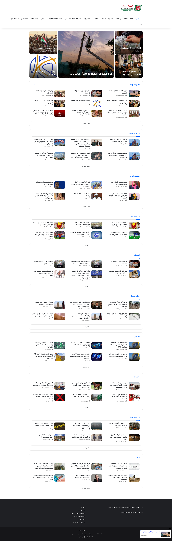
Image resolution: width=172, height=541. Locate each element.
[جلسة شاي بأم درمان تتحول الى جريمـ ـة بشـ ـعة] (134, 426)
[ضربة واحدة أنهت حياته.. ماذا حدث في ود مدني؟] (59, 437)
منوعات (137, 377)
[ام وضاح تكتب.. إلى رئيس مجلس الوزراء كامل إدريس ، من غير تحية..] (59, 196)
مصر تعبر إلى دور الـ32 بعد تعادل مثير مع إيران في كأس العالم (43, 235)
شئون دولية (135, 296)
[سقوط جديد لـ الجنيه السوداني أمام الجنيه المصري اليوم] (96, 264)
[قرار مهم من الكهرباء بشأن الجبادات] (86, 54)
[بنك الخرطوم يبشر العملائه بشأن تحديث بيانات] (134, 274)
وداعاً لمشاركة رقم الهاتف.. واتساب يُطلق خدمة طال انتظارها (44, 345)
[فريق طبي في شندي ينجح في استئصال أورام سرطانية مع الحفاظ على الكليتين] (96, 466)
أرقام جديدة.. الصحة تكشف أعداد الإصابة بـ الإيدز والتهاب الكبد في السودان (118, 466)
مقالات (103, 19)
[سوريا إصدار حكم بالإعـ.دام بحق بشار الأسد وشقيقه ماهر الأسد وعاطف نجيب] (96, 305)
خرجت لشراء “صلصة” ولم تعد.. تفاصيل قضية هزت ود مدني (43, 426)
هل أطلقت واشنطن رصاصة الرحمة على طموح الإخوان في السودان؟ (43, 142)
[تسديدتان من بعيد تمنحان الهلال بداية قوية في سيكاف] (134, 235)
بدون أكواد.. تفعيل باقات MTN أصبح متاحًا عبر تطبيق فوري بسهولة (43, 356)
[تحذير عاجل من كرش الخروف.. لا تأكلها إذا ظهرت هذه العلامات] (134, 478)
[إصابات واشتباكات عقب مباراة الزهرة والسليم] (96, 225)
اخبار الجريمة (135, 417)
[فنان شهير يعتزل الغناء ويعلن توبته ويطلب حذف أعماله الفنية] (59, 397)
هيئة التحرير (15, 19)
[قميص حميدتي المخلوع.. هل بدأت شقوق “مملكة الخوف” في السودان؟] (134, 156)
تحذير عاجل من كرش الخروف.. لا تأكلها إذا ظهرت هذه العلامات (117, 478)
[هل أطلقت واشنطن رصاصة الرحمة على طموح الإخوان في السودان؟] (59, 142)
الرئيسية (138, 19)
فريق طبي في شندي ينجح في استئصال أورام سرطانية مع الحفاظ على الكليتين (80, 466)
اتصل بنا (87, 19)
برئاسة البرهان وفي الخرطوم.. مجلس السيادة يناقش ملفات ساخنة (117, 113)
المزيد (96, 19)
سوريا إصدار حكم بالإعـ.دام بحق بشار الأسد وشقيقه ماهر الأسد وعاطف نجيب (80, 305)
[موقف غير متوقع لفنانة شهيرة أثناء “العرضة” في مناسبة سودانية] (134, 386)
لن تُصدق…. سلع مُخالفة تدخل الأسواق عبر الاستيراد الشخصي (43, 274)
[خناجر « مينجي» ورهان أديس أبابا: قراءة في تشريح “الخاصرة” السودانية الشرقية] (96, 156)
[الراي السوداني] (131, 8)
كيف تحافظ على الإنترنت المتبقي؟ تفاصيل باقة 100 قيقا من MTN (118, 345)
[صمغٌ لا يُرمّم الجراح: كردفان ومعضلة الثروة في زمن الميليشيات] (59, 156)
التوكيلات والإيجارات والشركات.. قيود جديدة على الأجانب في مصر (81, 316)
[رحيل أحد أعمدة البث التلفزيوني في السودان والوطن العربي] (59, 113)
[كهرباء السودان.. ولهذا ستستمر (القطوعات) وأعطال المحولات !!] (96, 185)
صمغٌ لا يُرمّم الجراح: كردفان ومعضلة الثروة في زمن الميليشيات (44, 156)
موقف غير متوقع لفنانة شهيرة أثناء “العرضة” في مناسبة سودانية (118, 385)
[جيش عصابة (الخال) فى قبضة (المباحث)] (134, 185)
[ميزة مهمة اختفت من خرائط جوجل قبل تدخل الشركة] (96, 345)
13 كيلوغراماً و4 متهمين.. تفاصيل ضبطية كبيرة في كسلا (118, 437)
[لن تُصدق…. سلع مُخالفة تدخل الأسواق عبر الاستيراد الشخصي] (59, 274)
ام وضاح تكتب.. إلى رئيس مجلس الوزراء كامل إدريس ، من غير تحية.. (43, 196)
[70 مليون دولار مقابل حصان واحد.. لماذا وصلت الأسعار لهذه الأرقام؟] (96, 386)
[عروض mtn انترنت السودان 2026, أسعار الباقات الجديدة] (134, 357)
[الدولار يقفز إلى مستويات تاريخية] (129, 42)
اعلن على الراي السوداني (73, 19)
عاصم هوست (73, 534)
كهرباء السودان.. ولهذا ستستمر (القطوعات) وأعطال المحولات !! (80, 185)
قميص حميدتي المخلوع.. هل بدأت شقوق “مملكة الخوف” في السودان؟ (117, 156)
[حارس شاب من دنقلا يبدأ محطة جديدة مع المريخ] (134, 225)
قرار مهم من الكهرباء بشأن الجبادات (91, 74)
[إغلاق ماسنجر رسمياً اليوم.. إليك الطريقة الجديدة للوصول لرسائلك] (96, 357)
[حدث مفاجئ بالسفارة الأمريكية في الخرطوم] (129, 66)
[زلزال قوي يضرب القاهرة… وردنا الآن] (134, 316)
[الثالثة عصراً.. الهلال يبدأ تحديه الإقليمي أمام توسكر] (96, 235)
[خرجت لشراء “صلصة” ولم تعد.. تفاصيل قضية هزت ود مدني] (59, 426)
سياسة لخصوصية (55, 19)
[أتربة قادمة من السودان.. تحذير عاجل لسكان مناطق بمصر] (59, 316)
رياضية (110, 19)
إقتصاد (118, 19)
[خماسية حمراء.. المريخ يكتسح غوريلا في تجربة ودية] (59, 225)
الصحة (137, 458)
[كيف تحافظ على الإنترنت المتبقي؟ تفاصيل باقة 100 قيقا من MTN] (134, 345)
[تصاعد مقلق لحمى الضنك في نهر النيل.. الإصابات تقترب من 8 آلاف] (59, 478)
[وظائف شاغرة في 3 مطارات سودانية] (43, 66)
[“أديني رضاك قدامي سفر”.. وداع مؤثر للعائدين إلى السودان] (59, 386)
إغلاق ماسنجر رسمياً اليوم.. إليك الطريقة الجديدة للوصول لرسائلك (80, 356)
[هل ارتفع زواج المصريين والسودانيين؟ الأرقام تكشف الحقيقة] (134, 397)
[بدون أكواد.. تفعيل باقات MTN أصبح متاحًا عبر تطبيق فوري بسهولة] (59, 357)
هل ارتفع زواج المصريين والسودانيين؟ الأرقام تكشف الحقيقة (118, 397)
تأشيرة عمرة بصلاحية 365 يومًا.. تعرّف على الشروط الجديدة (81, 397)
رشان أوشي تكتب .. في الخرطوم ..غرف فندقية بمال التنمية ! (118, 196)
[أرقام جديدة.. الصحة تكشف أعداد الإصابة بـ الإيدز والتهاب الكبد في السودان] (134, 466)
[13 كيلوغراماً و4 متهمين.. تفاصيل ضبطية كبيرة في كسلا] (134, 437)
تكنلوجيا (137, 337)
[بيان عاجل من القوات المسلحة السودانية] (43, 42)
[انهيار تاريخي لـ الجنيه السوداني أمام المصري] (59, 264)
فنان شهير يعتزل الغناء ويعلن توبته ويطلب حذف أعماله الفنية (43, 397)
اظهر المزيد (86, 245)
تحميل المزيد (86, 123)
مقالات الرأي (135, 176)
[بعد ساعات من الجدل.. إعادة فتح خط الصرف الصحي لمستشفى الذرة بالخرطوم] (59, 466)
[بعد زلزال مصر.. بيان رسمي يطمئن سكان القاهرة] (59, 305)
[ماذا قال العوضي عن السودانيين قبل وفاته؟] (96, 478)
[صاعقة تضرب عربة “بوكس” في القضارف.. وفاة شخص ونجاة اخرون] (96, 426)
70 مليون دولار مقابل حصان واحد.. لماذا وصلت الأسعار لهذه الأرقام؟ (81, 385)
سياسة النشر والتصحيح (29, 19)
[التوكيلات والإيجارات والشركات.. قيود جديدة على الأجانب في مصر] (96, 316)
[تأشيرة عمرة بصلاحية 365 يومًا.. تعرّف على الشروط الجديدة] (96, 397)
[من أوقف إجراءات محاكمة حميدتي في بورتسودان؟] (134, 142)
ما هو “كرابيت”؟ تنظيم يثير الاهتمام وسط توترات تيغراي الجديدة (117, 305)
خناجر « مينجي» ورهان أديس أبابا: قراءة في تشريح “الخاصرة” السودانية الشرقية (80, 156)
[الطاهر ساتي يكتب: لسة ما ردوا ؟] (96, 196)
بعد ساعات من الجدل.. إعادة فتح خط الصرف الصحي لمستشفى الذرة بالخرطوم (43, 466)
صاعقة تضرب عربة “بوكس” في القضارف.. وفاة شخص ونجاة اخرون (80, 426)
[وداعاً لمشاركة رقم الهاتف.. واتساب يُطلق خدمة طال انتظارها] (59, 345)
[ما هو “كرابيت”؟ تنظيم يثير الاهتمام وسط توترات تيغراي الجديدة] (134, 305)
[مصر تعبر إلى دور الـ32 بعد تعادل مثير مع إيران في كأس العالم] (59, 235)
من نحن (43, 19)
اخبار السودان (128, 19)
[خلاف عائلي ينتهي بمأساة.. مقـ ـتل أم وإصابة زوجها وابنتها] (96, 437)
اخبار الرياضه (135, 216)
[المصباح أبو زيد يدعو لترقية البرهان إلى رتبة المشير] (96, 113)
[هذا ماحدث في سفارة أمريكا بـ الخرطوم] (59, 103)
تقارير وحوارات (134, 134)
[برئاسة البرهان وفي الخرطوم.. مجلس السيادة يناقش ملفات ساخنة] (134, 113)
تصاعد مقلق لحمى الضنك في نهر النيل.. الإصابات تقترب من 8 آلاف (43, 478)
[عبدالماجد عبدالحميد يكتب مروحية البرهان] (59, 185)
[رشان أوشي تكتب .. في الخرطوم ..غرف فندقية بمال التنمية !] (134, 196)
